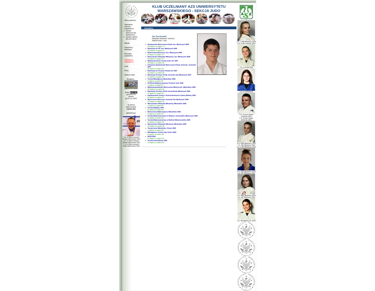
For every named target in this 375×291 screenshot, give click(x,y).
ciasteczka (131, 109)
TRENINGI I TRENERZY (129, 61)
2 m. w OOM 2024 (246, 67)
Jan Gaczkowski (159, 36)
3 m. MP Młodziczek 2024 (246, 221)
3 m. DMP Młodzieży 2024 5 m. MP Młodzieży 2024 (246, 172)
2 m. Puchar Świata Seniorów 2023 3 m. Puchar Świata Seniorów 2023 (246, 117)
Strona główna (130, 20)
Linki (126, 66)
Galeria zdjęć (129, 75)
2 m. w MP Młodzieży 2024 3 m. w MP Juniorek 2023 (246, 42)
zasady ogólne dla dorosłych (132, 38)
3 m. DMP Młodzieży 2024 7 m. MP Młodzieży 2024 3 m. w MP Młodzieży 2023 (246, 145)
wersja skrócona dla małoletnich (131, 33)
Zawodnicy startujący (128, 48)
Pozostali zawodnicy (128, 55)
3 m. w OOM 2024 (246, 92)
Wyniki (127, 43)
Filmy (126, 71)
